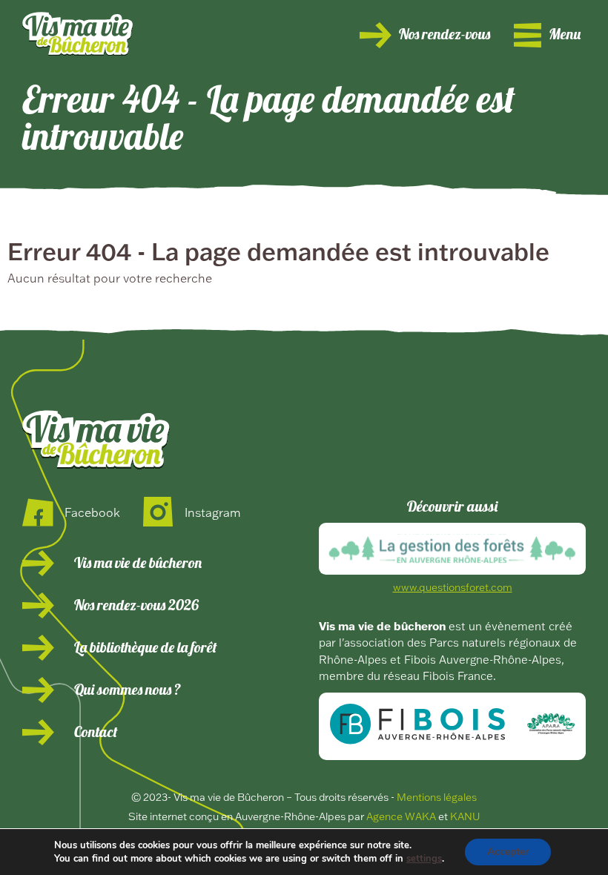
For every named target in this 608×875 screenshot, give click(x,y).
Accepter (508, 852)
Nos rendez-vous (444, 35)
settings (424, 858)
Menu (565, 35)
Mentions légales (437, 797)
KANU (465, 816)
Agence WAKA (401, 816)
